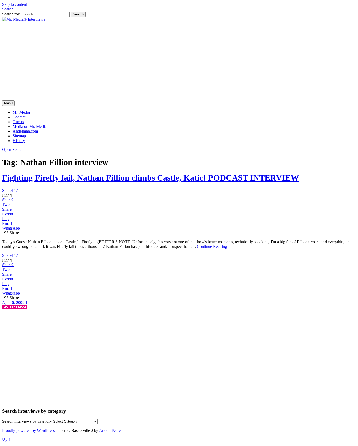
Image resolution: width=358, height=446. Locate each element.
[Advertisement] (179, 61)
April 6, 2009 (13, 302)
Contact (19, 117)
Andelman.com (25, 131)
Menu (8, 103)
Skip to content (14, 4)
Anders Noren (111, 430)
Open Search (13, 149)
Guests (18, 121)
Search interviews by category (27, 421)
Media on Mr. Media (30, 126)
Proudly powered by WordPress (28, 430)
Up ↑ (6, 439)
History (19, 140)
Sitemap (19, 136)
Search (7, 9)
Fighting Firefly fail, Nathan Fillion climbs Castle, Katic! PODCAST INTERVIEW (150, 177)
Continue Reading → (214, 246)
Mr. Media (21, 112)
